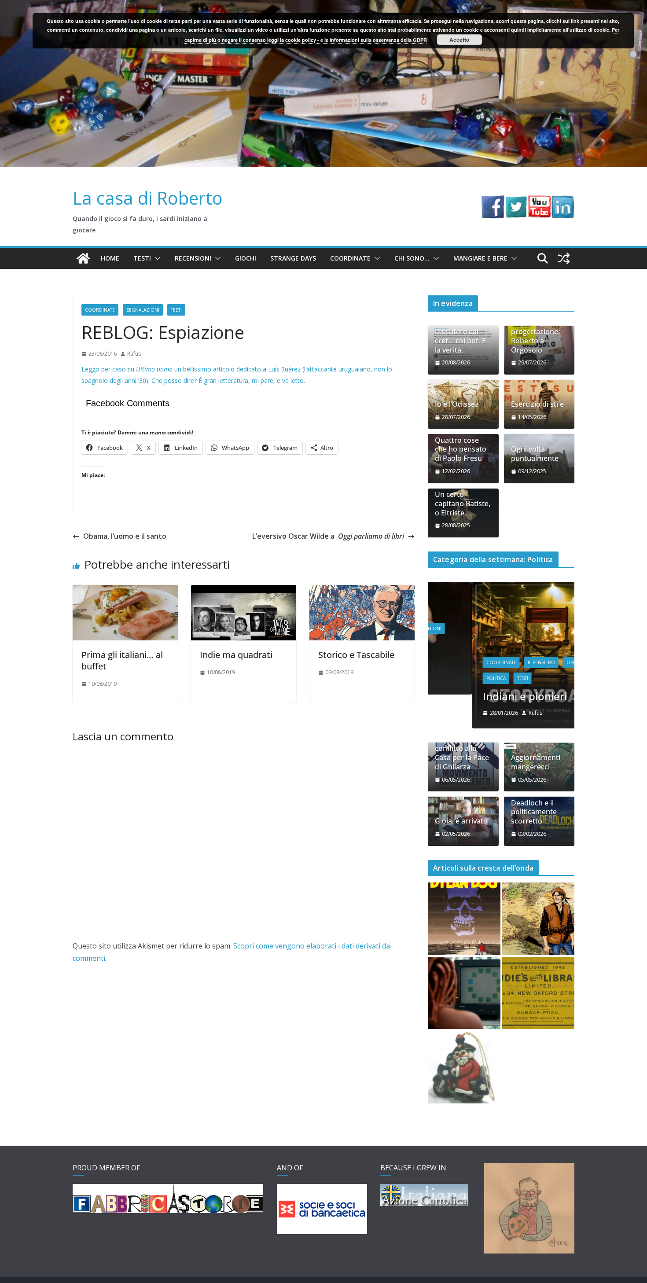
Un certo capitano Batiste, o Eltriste (462, 503)
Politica (451, 678)
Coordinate (350, 258)
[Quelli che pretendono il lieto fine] (538, 993)
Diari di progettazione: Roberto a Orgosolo (535, 336)
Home (110, 258)
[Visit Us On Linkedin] (562, 201)
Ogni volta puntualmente (535, 454)
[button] (156, 258)
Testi (142, 258)
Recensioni (193, 258)
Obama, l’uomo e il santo (124, 536)
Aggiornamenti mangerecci (535, 762)
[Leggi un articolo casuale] (563, 258)
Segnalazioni (142, 310)
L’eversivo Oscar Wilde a (328, 536)
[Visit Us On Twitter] (516, 201)
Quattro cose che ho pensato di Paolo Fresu (460, 449)
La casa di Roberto (148, 198)
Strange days (293, 258)
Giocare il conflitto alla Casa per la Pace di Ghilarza (462, 753)
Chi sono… (412, 258)
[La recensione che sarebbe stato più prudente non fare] (538, 918)
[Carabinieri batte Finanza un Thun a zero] (464, 1067)
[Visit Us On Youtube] (539, 201)
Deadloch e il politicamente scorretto (534, 812)
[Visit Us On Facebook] (492, 201)
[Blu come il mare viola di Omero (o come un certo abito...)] (464, 993)
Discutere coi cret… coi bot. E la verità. (460, 340)
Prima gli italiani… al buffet (122, 660)
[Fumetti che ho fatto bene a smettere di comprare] (464, 918)
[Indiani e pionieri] (501, 587)
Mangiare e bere (480, 258)
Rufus (134, 353)
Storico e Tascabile (356, 655)
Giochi (245, 258)
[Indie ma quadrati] (243, 591)
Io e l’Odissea (457, 404)
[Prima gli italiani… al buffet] (125, 591)
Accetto (459, 40)
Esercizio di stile (537, 404)
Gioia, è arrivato (461, 821)
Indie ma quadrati (236, 655)
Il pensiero (497, 662)
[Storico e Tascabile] (362, 591)
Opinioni (533, 662)
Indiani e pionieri (480, 696)
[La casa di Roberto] (323, 6)
